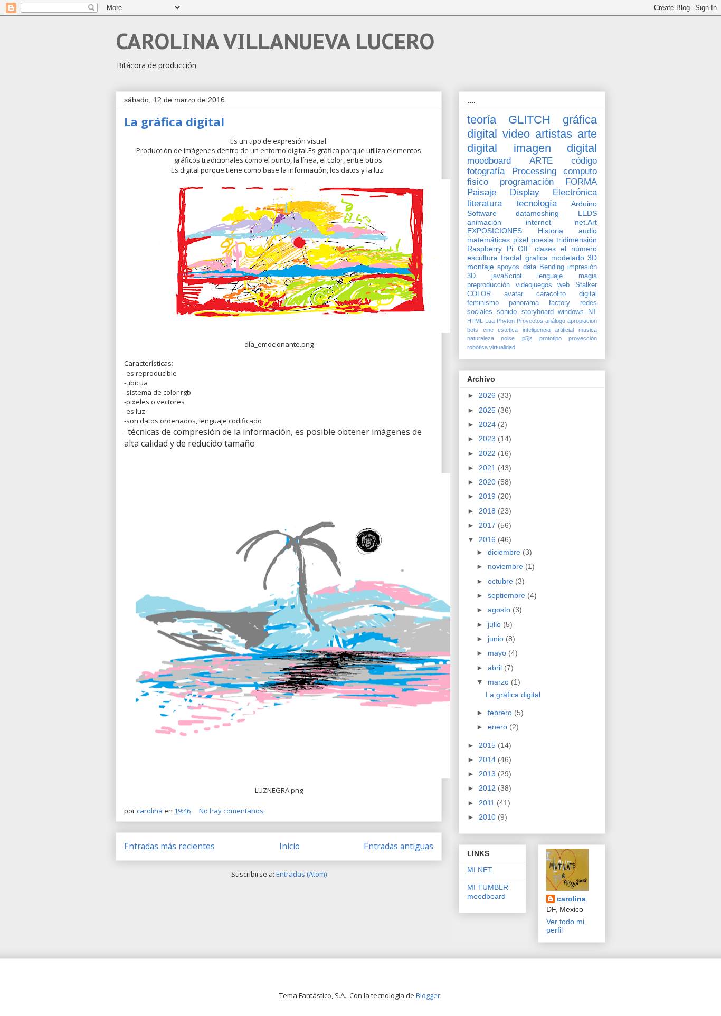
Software (482, 213)
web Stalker (577, 285)
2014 (488, 759)
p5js (527, 338)
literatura (484, 203)
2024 (488, 424)
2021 (488, 467)
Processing (534, 171)
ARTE (541, 161)
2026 (488, 395)
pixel (520, 239)
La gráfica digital (174, 121)
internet (538, 222)
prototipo (550, 338)
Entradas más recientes (169, 846)
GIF (524, 248)
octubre (501, 581)
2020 (488, 482)
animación (484, 222)
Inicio (289, 846)
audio (587, 230)
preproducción (488, 285)
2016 (488, 539)
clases (545, 248)
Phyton (506, 321)
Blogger (428, 995)
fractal (511, 257)
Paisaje (481, 192)
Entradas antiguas (398, 846)
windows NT (577, 312)
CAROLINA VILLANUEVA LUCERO (275, 41)
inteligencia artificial (548, 330)
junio (497, 638)
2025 (488, 410)
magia (587, 276)
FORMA (581, 182)
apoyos (508, 267)
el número (579, 248)
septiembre (507, 595)
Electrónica (575, 192)
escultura (482, 257)
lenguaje (550, 276)
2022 (488, 453)
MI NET (479, 870)
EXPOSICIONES (494, 230)
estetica (508, 330)
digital (588, 294)
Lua (490, 321)
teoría (481, 119)
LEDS (587, 213)
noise (508, 338)
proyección (582, 338)
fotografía (486, 171)
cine (488, 330)
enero (498, 727)
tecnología (536, 203)
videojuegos (534, 285)
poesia (542, 239)
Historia (550, 230)
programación (527, 182)
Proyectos (530, 321)
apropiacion (582, 321)
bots (472, 330)
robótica (477, 347)
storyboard (537, 312)
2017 (488, 525)
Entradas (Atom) (301, 874)
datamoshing (537, 213)
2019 (488, 496)
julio (495, 624)
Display (524, 192)
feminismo (483, 303)
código (584, 161)
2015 (488, 745)
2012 (488, 788)
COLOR (479, 294)
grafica (536, 257)
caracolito (551, 294)
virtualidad (502, 347)
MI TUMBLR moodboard (487, 891)
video (516, 133)
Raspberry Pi (490, 248)
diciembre (505, 552)
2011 (488, 803)
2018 (488, 511)
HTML (475, 321)
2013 (488, 774)
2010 (488, 817)
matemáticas (488, 239)
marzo (499, 682)
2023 (488, 438)
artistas (553, 133)
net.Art (586, 222)
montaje (480, 266)
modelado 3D (574, 257)
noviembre (506, 566)
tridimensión (576, 239)
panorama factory (539, 303)
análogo (555, 321)
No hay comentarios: (233, 810)
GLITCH (529, 119)
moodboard (489, 161)
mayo (498, 653)
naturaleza (480, 338)
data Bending (543, 267)
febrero (501, 712)
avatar (513, 294)
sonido (507, 312)
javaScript (506, 276)
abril (496, 667)
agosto (500, 609)
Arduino (584, 204)
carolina (571, 899)
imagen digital (555, 148)
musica (587, 330)
